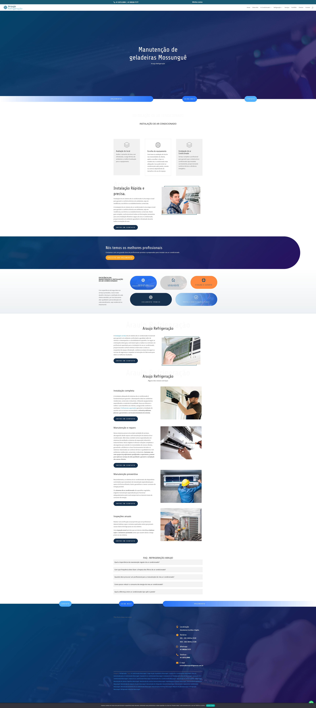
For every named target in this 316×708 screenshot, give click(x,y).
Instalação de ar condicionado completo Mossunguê (177, 676)
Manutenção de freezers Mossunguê (176, 681)
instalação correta (120, 336)
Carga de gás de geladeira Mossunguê (157, 673)
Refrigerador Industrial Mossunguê (130, 689)
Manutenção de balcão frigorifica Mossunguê (189, 678)
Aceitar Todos (210, 705)
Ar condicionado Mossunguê (138, 673)
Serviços (287, 7)
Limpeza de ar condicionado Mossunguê (139, 678)
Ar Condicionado (265, 7)
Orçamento (116, 99)
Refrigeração (277, 7)
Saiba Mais (189, 99)
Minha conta (197, 2)
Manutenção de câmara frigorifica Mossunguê (126, 681)
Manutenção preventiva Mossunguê (162, 686)
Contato (307, 7)
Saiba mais (126, 604)
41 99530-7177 (132, 2)
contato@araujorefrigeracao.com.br (191, 665)
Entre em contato (125, 227)
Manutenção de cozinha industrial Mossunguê (152, 681)
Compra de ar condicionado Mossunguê (180, 673)
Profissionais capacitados (128, 408)
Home (248, 7)
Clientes (301, 7)
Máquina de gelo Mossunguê (181, 686)
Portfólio (293, 7)
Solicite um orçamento (120, 257)
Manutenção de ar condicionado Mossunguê (163, 678)
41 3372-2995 (120, 2)
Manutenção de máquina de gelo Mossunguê (133, 684)
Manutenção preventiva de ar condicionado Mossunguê (136, 686)
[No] (314, 705)
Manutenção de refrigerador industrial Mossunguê (160, 684)
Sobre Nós (255, 7)
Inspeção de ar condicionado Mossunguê (151, 676)
